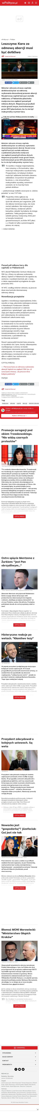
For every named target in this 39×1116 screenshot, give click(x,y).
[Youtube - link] (19, 1069)
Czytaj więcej (19, 516)
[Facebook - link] (15, 1069)
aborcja (25, 403)
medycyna (5, 403)
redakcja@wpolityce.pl (6, 394)
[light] (25, 3)
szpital (19, 403)
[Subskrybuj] (29, 2)
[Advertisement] (19, 245)
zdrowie (12, 403)
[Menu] (36, 2)
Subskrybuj (14, 395)
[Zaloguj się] (32, 2)
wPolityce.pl (4, 39)
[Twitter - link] (23, 1069)
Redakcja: (5, 1073)
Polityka (12, 39)
